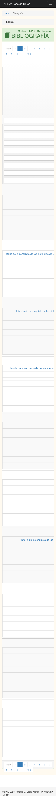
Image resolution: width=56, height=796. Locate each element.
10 (17, 53)
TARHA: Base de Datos (16, 4)
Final (29, 53)
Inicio (6, 13)
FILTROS (9, 22)
